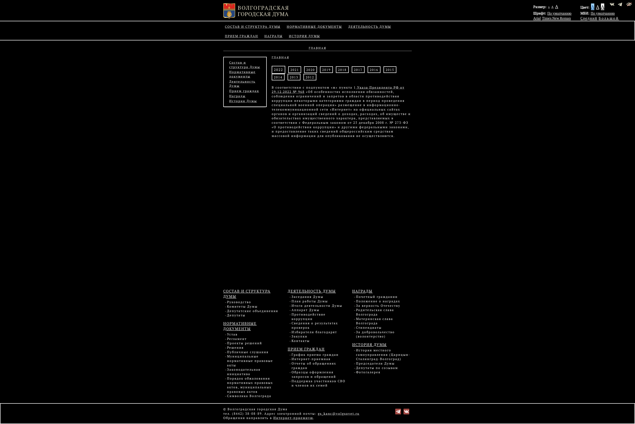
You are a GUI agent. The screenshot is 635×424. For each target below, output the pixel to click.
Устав (232, 334)
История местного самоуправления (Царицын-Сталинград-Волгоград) (383, 354)
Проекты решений (244, 343)
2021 (294, 70)
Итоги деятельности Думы (317, 306)
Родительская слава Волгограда (375, 312)
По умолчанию (559, 13)
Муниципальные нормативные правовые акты (250, 360)
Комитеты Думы (242, 306)
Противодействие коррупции (309, 316)
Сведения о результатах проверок (315, 325)
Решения (235, 348)
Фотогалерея (368, 372)
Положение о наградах (378, 301)
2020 (310, 70)
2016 (374, 70)
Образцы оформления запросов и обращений (314, 374)
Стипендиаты (369, 328)
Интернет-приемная (311, 359)
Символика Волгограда (249, 396)
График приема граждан (315, 355)
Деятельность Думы (369, 27)
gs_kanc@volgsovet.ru (339, 414)
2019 (326, 70)
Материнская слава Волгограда (374, 321)
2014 (278, 77)
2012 (310, 77)
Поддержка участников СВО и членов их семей (318, 383)
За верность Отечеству (378, 306)
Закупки (299, 336)
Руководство (239, 302)
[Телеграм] (398, 411)
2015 (390, 70)
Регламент (237, 339)
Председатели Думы (375, 363)
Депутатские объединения (252, 311)
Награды (273, 36)
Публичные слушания (248, 352)
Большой (609, 18)
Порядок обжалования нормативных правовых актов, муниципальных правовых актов (250, 385)
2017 (358, 70)
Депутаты (236, 315)
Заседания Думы (307, 297)
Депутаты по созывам (377, 368)
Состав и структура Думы (252, 27)
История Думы (304, 36)
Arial (537, 18)
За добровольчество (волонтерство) (375, 334)
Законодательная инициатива (243, 372)
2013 (294, 77)
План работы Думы (310, 301)
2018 (342, 70)
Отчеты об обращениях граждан (314, 365)
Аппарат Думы (305, 310)
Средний (588, 18)
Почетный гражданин (377, 297)
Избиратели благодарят (314, 332)
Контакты (301, 341)
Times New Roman (556, 18)
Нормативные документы (314, 27)
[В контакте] (406, 411)
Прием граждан (241, 36)
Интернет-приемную (293, 418)
